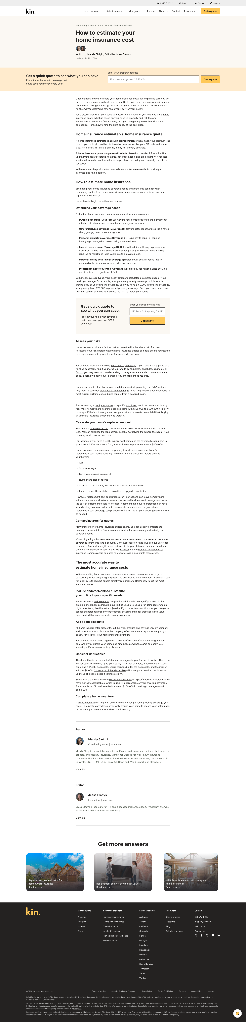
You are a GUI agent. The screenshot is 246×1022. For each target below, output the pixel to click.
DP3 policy (108, 1006)
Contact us (200, 931)
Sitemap (182, 991)
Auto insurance (114, 11)
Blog (85, 25)
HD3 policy (30, 1006)
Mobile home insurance (113, 921)
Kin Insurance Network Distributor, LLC (98, 1012)
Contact (176, 11)
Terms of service (99, 991)
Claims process (173, 917)
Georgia (143, 940)
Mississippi (144, 950)
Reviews (150, 11)
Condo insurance (110, 926)
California (143, 926)
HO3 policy (77, 1008)
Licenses (210, 991)
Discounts (170, 921)
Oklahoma (144, 959)
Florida (142, 936)
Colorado (143, 931)
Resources (189, 11)
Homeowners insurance (113, 917)
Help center (200, 926)
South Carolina (146, 964)
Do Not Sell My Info (165, 991)
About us (163, 11)
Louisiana (143, 945)
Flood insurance (110, 940)
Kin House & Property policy (134, 1003)
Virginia (142, 978)
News (80, 931)
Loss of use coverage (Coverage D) (99, 247)
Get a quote (210, 11)
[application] (237, 1013)
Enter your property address (123, 72)
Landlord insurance (111, 931)
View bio (80, 769)
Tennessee (144, 968)
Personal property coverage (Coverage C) (102, 238)
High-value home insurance (115, 936)
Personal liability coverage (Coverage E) (101, 259)
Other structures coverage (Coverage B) (102, 228)
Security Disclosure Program (123, 991)
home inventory (86, 702)
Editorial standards (174, 931)
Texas (142, 973)
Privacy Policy (146, 991)
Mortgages (134, 11)
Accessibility (196, 991)
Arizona (142, 921)
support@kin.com (203, 921)
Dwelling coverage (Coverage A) (97, 219)
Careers (81, 926)
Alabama (143, 917)
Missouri (143, 954)
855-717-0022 (201, 917)
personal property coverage (132, 281)
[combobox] (153, 79)
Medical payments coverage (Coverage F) (102, 268)
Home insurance (91, 11)
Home (78, 25)
